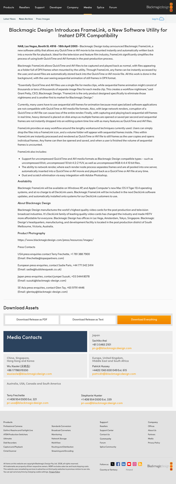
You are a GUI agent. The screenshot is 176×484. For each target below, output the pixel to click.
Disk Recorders (9, 442)
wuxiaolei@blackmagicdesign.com (29, 373)
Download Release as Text (88, 319)
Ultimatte (7, 438)
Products (8, 7)
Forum (113, 7)
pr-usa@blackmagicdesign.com (27, 403)
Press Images (43, 18)
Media (88, 7)
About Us (152, 430)
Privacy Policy (154, 442)
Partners (151, 434)
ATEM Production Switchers (15, 434)
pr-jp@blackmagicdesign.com (112, 348)
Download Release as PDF (31, 319)
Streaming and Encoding (62, 451)
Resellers (24, 7)
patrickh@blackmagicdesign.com (114, 373)
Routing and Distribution (63, 446)
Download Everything (144, 319)
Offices (151, 426)
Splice (100, 7)
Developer (56, 7)
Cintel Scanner (9, 451)
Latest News (9, 18)
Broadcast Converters (61, 430)
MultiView (56, 442)
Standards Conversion (61, 426)
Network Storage (59, 438)
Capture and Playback (13, 446)
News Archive (26, 18)
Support (40, 7)
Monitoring (57, 434)
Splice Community (108, 446)
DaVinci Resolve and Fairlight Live (18, 430)
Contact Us (105, 434)
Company (73, 7)
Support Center (106, 430)
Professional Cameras (12, 426)
